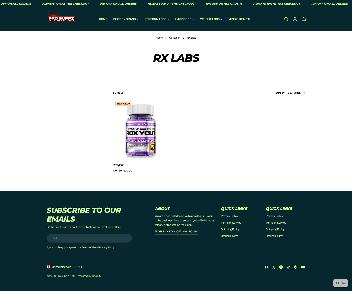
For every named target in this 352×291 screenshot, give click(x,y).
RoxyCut (118, 165)
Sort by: (280, 92)
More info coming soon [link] (176, 231)
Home (159, 37)
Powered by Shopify (89, 275)
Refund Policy (229, 235)
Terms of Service (231, 222)
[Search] (286, 19)
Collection (174, 37)
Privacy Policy (229, 216)
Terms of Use (89, 247)
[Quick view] (168, 107)
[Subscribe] (128, 238)
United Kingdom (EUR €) (67, 266)
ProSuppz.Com (66, 275)
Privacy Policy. (107, 247)
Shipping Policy (230, 229)
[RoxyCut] (143, 129)
